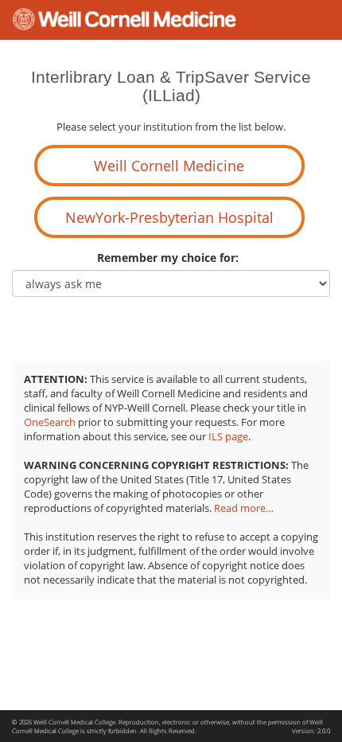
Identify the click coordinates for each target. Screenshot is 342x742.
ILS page (228, 436)
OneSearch (50, 422)
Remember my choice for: (171, 257)
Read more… (244, 508)
